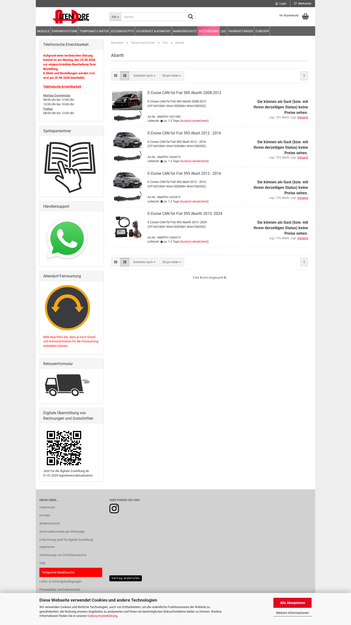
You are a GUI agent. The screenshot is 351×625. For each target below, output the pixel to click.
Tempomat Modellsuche (58, 572)
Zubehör (262, 31)
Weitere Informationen (292, 613)
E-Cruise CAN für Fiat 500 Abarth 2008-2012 (184, 92)
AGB (42, 563)
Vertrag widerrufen (126, 578)
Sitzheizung (208, 31)
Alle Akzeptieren (292, 603)
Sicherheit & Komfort (153, 31)
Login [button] (282, 3)
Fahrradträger (240, 31)
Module (43, 31)
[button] (115, 75)
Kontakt (44, 515)
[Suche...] (190, 17)
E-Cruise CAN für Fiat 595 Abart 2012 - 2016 (184, 133)
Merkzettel (304, 3)
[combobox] (144, 75)
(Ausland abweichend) (194, 120)
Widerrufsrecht (49, 523)
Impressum (47, 507)
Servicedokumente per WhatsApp (62, 531)
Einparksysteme (64, 31)
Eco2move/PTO (122, 31)
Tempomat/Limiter (94, 31)
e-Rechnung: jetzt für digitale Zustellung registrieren (66, 543)
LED (223, 31)
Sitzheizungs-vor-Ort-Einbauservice (62, 555)
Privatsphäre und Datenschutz (59, 589)
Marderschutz (185, 31)
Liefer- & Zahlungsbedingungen (60, 581)
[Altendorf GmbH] (70, 16)
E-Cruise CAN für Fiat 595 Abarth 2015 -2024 (185, 213)
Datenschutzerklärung (102, 616)
